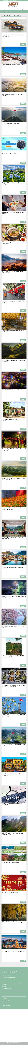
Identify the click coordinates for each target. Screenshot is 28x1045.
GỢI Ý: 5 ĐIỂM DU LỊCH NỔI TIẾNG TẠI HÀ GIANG (13, 745)
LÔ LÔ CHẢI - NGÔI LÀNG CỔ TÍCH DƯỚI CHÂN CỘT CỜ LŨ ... (13, 656)
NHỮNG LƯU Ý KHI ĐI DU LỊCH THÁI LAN (13, 951)
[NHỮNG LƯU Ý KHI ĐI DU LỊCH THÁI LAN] (14, 942)
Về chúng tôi (4, 986)
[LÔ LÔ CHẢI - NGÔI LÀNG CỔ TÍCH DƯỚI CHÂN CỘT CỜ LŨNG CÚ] (14, 646)
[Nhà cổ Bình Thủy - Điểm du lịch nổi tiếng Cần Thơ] (14, 410)
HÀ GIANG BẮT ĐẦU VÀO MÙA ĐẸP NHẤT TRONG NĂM (13, 715)
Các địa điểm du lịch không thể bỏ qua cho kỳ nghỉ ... (13, 65)
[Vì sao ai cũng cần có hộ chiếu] (14, 144)
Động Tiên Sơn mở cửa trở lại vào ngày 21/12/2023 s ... (12, 922)
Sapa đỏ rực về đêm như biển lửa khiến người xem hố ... (12, 272)
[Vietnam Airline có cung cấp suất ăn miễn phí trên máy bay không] (14, 203)
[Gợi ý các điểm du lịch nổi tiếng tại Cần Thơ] (14, 380)
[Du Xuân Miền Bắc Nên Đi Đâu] (14, 853)
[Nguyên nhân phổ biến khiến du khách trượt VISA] (14, 794)
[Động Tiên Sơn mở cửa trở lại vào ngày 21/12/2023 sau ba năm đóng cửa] (14, 912)
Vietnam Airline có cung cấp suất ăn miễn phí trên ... (13, 213)
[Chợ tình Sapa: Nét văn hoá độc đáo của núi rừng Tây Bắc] (14, 439)
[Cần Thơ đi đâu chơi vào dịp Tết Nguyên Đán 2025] (14, 85)
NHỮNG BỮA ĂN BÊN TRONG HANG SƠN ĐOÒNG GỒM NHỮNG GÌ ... (13, 686)
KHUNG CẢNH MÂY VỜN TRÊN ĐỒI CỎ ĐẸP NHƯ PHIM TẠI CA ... (14, 479)
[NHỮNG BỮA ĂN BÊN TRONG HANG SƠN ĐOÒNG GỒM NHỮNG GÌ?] (14, 676)
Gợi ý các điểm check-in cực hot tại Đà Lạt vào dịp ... (13, 183)
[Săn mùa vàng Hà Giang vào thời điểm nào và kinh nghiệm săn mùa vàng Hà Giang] (14, 351)
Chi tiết (23, 44)
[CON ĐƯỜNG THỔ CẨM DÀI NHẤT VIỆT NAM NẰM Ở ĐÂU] (14, 528)
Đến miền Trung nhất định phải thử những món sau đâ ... (13, 242)
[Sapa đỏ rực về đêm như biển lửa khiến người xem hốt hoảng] (14, 262)
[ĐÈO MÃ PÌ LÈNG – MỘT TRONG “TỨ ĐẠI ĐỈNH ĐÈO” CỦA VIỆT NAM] (14, 824)
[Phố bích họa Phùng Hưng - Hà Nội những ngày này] (14, 291)
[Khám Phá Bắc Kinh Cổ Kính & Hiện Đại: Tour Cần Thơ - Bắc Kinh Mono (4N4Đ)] (14, 25)
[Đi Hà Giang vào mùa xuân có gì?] (14, 114)
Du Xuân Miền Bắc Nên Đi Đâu (10, 862)
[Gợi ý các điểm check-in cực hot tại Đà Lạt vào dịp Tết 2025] (14, 173)
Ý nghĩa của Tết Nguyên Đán (10, 892)
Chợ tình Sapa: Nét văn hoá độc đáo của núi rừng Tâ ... (14, 449)
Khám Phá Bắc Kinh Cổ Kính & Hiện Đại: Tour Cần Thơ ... (12, 35)
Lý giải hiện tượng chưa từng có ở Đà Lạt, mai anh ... (13, 626)
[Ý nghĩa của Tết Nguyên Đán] (14, 883)
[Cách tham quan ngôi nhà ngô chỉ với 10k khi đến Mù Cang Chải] (14, 321)
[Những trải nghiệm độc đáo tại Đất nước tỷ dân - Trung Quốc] (14, 558)
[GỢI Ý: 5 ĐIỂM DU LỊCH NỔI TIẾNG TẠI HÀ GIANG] (14, 735)
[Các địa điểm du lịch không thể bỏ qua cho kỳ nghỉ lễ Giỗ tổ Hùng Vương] (14, 55)
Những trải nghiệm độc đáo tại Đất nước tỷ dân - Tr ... (13, 567)
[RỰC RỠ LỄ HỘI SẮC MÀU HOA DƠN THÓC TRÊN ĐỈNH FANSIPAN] (14, 498)
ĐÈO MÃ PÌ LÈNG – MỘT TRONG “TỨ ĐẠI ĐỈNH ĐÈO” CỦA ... (13, 833)
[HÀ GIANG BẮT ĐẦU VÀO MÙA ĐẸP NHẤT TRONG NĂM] (14, 705)
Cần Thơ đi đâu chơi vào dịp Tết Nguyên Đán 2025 (13, 94)
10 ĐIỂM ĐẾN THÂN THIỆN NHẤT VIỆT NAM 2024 (12, 774)
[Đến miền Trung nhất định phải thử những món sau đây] (14, 232)
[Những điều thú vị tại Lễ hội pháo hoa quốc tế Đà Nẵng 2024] (14, 587)
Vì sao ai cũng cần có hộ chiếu (10, 153)
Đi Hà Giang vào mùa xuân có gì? (11, 123)
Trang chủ (3, 11)
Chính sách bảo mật (6, 988)
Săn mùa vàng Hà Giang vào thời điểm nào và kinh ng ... (13, 360)
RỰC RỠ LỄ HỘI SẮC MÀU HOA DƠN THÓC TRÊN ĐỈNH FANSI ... (13, 508)
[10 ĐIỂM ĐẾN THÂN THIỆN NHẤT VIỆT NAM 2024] (14, 764)
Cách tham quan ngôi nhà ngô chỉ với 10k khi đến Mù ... (13, 331)
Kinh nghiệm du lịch (10, 11)
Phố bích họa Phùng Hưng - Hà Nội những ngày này (13, 301)
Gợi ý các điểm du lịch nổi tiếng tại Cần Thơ (13, 390)
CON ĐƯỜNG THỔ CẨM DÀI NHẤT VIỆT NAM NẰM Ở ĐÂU (13, 538)
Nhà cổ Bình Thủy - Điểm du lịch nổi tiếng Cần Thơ (13, 420)
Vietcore (16, 1044)
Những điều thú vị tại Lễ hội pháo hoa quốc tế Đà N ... (14, 597)
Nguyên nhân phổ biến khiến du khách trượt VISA (12, 804)
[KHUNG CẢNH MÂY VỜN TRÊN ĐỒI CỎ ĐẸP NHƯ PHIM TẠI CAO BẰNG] (14, 469)
